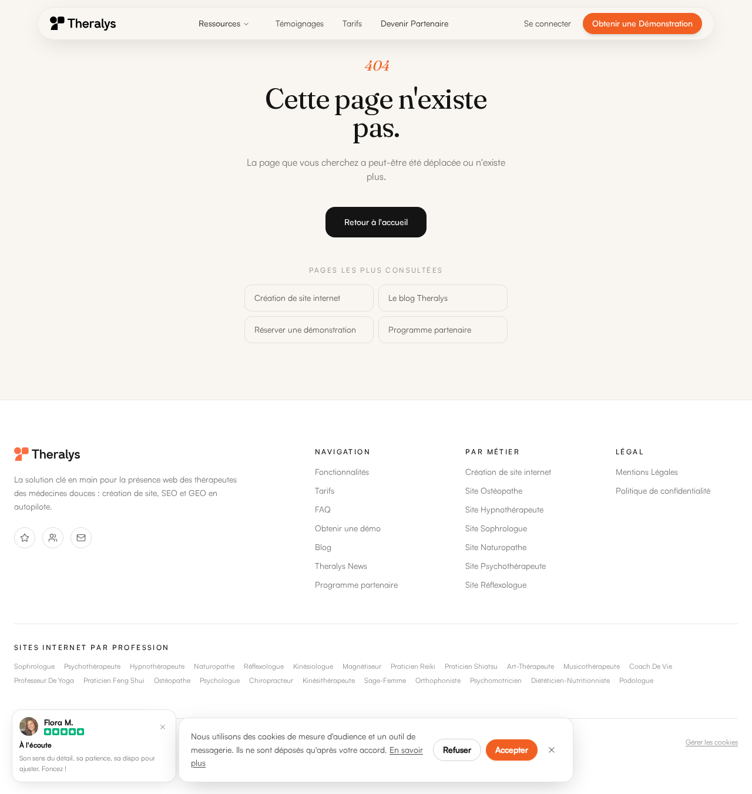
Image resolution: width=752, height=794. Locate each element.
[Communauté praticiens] (52, 537)
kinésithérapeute (329, 680)
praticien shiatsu (471, 666)
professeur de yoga (44, 680)
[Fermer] (551, 750)
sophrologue (34, 666)
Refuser (457, 750)
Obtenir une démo (348, 528)
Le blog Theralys (418, 298)
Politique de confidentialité (663, 490)
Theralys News (341, 566)
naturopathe (214, 666)
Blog (323, 547)
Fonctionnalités (342, 472)
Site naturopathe (495, 547)
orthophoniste (438, 680)
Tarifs (352, 23)
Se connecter (547, 23)
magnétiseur (362, 666)
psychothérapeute (92, 666)
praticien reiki (413, 666)
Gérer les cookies (712, 742)
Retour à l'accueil (376, 222)
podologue (636, 680)
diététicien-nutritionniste (570, 680)
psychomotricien (496, 680)
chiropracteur (271, 680)
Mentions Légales (647, 472)
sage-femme (385, 680)
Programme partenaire (429, 329)
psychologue (220, 680)
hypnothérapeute (157, 666)
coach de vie (650, 666)
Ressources (219, 23)
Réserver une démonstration (305, 329)
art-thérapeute (530, 666)
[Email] (81, 537)
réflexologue (264, 666)
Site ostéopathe (493, 490)
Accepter (511, 750)
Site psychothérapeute (505, 566)
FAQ (323, 509)
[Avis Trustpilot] (24, 537)
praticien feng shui (114, 680)
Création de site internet (297, 298)
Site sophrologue (496, 528)
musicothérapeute (591, 666)
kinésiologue (313, 666)
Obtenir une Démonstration (642, 23)
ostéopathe (172, 680)
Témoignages (300, 23)
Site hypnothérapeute (504, 509)
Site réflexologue (495, 584)
